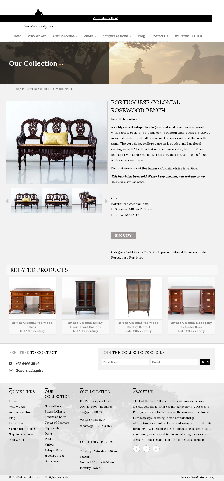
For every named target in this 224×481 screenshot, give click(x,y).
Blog (141, 36)
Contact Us (160, 36)
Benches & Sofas (55, 417)
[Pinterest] (157, 449)
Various (50, 444)
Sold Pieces (134, 252)
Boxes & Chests (55, 411)
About (89, 36)
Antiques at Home (116, 36)
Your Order (16, 439)
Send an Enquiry (29, 370)
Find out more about (154, 168)
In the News (17, 423)
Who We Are (37, 36)
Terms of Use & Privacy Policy (198, 477)
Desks (48, 433)
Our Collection (64, 36)
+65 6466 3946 (27, 363)
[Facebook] (137, 449)
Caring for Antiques (22, 428)
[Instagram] (147, 449)
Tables (49, 439)
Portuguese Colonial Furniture (175, 252)
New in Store (53, 406)
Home (16, 36)
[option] (57, 142)
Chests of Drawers (57, 422)
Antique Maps (54, 450)
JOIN (205, 362)
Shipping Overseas (21, 434)
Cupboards (52, 428)
